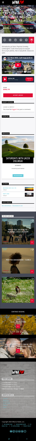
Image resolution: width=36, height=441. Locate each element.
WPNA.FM (15, 28)
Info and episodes (18, 175)
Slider (18, 11)
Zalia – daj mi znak (18, 289)
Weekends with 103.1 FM (9, 188)
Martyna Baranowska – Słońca (18, 259)
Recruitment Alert (21, 424)
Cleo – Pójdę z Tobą (18, 322)
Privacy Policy (27, 426)
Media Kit (6, 401)
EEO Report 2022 (8, 424)
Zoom (4, 407)
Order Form (6, 403)
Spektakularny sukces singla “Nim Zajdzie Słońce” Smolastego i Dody (18, 345)
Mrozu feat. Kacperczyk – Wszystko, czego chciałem (18, 230)
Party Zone (6, 194)
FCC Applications (15, 426)
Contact (5, 398)
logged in (15, 109)
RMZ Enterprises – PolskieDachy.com (12, 206)
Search (5, 405)
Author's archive (18, 95)
